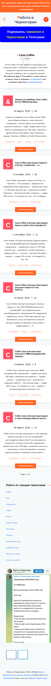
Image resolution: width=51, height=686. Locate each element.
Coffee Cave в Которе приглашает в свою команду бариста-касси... (31, 417)
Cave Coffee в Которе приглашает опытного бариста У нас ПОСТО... (31, 287)
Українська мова (13, 554)
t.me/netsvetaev (26, 9)
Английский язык (13, 541)
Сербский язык (12, 548)
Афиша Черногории (38, 678)
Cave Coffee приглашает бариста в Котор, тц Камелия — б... (31, 164)
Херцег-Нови (11, 523)
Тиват (8, 510)
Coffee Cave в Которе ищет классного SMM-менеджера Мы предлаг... (30, 353)
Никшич (9, 535)
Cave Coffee (40, 142)
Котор (28, 142)
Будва (8, 492)
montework (11, 142)
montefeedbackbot (34, 82)
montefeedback (36, 79)
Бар (20, 142)
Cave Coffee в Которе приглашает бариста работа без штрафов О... (31, 224)
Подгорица (10, 504)
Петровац (10, 529)
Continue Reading (25, 149)
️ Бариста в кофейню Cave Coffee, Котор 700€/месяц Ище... (31, 100)
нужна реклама (33, 6)
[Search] (46, 19)
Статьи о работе (13, 560)
